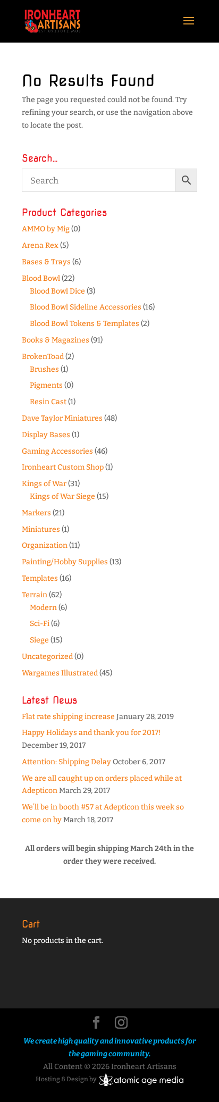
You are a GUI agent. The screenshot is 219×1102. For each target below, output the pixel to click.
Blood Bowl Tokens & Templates (84, 323)
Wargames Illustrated (60, 673)
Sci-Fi (39, 623)
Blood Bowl (41, 278)
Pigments (46, 385)
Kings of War (44, 483)
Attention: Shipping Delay (66, 761)
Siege (39, 640)
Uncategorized (47, 656)
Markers (36, 512)
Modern (43, 607)
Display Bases (46, 434)
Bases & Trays (46, 261)
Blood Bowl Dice (57, 291)
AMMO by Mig (46, 228)
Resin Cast (48, 401)
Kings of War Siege (62, 496)
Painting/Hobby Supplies (65, 561)
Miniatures (41, 529)
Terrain (34, 594)
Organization (45, 545)
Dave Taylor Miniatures (62, 418)
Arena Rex (40, 245)
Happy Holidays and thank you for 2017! (91, 732)
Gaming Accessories (57, 451)
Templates (40, 578)
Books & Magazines (55, 340)
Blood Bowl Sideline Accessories (85, 307)
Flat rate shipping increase (68, 716)
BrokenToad (43, 356)
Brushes (44, 369)
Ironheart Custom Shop (63, 467)
